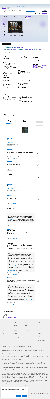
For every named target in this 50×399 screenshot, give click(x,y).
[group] (15, 27)
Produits (3, 333)
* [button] (5, 70)
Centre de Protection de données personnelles (42, 337)
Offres (2, 337)
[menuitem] (11, 3)
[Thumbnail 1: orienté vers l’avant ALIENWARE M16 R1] (5, 24)
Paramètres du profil (15, 325)
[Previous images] (4, 22)
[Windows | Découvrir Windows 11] (30, 11)
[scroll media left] (21, 130)
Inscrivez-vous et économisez (4, 8)
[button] (33, 1)
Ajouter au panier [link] (44, 13)
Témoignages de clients (16, 337)
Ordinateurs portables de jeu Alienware (17, 10)
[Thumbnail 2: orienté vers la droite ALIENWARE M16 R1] (5, 27)
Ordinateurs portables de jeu (7, 10)
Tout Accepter (24, 396)
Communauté (38, 322)
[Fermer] (27, 388)
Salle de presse (15, 333)
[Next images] (4, 34)
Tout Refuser (18, 396)
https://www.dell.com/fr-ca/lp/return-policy (17, 383)
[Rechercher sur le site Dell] (29, 1)
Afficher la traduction (10, 142)
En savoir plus (27, 18)
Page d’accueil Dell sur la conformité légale (39, 67)
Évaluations (5, 115)
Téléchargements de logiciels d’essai (41, 340)
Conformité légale (4, 346)
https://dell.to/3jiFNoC (11, 219)
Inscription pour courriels (40, 336)
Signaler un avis (15, 146)
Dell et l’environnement (36, 69)
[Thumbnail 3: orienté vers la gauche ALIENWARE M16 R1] (5, 29)
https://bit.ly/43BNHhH (14, 221)
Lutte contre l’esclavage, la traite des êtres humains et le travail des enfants (22, 346)
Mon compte (14, 322)
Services (3, 336)
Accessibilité (9, 346)
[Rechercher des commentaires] (20, 135)
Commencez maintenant (11, 317)
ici (44, 363)
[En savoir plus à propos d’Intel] (45, 11)
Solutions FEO (26, 333)
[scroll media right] (28, 130)
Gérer (5, 396)
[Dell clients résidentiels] (2, 10)
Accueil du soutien (27, 322)
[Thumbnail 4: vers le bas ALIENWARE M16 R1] (5, 32)
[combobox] (19, 1)
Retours (26, 325)
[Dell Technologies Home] (5, 1)
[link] (38, 1)
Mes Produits (14, 326)
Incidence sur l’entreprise (16, 336)
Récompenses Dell (39, 333)
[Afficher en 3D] (5, 36)
